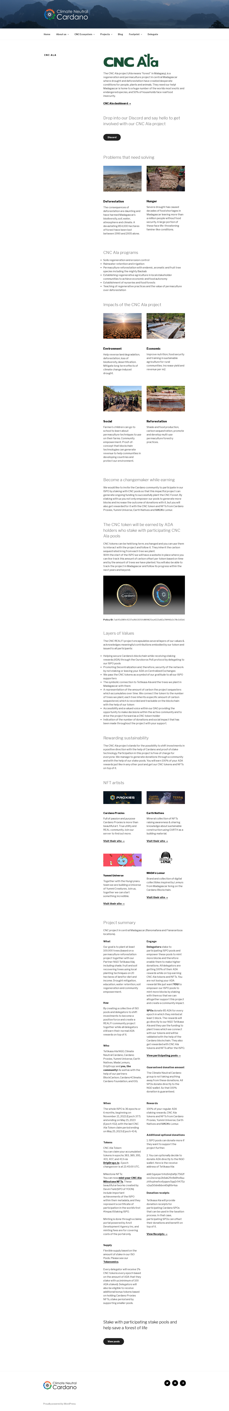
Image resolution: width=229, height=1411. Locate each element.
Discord (112, 137)
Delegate (153, 34)
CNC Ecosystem (83, 34)
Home (47, 34)
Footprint (134, 34)
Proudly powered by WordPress (59, 1403)
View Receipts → (157, 1234)
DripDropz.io (111, 1162)
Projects (105, 34)
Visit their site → (114, 841)
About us (61, 34)
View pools (114, 1341)
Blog (120, 34)
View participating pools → (164, 1055)
